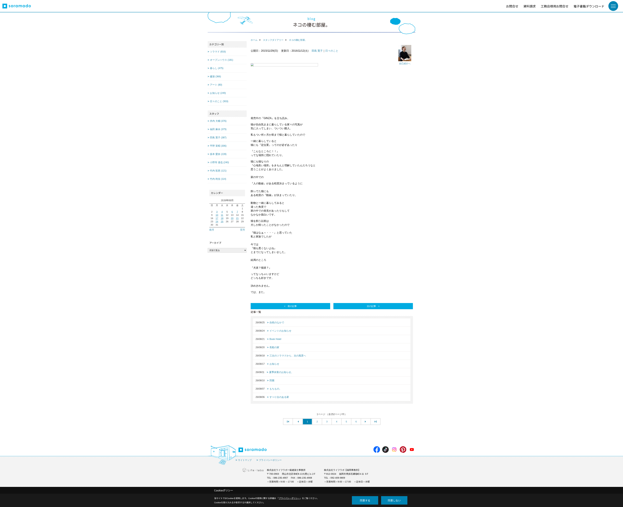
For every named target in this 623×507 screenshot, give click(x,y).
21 (237, 218)
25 (222, 221)
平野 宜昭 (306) (218, 145)
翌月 (242, 229)
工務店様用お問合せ (554, 6)
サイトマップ (245, 460)
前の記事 (292, 306)
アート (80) (216, 84)
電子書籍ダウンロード (589, 6)
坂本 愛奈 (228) (218, 154)
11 (222, 215)
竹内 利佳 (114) (218, 178)
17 (217, 218)
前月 (211, 229)
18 (222, 218)
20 (232, 218)
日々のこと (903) (219, 101)
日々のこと (331, 50)
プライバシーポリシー (270, 460)
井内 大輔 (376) (218, 121)
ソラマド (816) (218, 51)
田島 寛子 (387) (218, 137)
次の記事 (371, 306)
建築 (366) (215, 76)
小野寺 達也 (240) (219, 162)
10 (217, 215)
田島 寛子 (317, 50)
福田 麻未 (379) (218, 129)
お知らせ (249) (218, 93)
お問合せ (512, 6)
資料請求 (529, 6)
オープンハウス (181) (221, 59)
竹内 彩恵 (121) (218, 170)
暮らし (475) (216, 68)
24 (217, 221)
